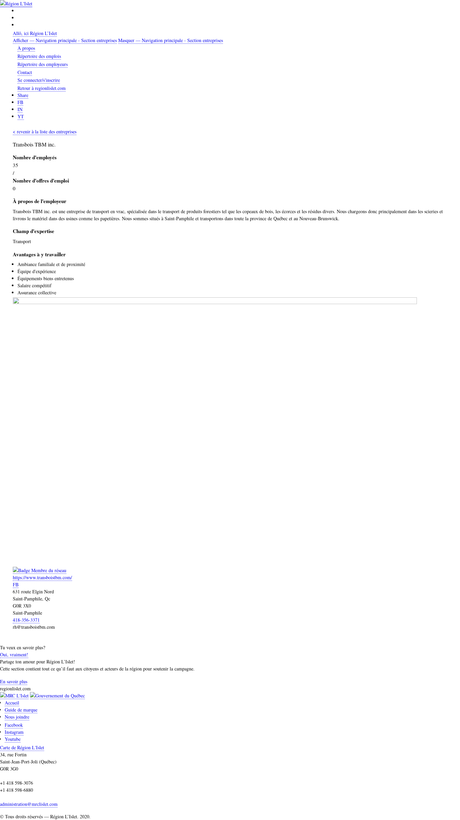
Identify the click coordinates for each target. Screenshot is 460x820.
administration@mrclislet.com (29, 804)
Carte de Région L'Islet (22, 747)
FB (20, 102)
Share (23, 95)
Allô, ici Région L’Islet (35, 33)
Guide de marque (21, 710)
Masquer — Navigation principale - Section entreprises (170, 40)
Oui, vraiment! (14, 654)
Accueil (12, 702)
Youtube (13, 739)
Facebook (14, 725)
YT (21, 116)
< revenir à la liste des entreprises (44, 131)
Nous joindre (17, 717)
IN (20, 109)
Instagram (14, 732)
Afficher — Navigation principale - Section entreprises (65, 40)
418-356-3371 (26, 620)
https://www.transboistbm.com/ (42, 577)
